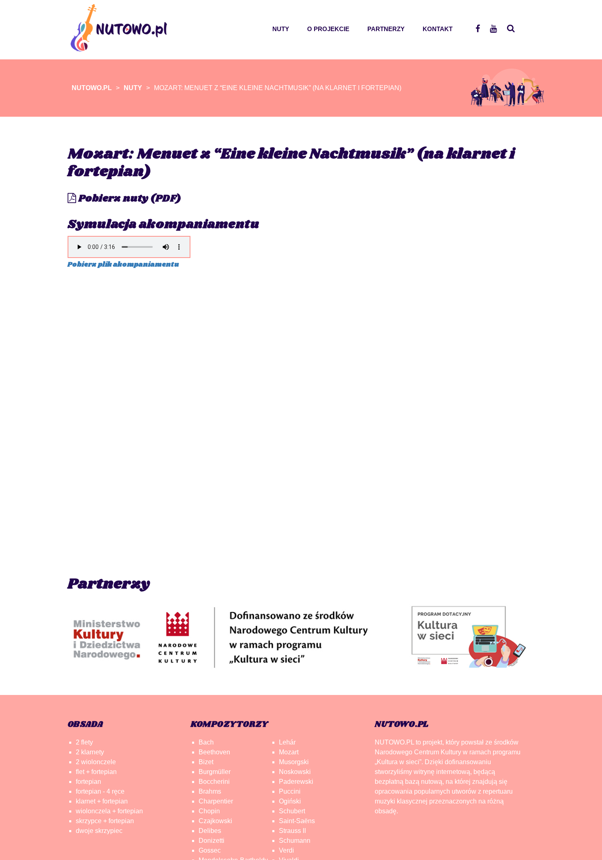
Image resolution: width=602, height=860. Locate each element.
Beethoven (214, 752)
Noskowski (295, 771)
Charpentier (216, 801)
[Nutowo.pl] (121, 47)
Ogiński (290, 801)
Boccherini (214, 781)
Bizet (206, 761)
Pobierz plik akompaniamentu (123, 264)
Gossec (210, 850)
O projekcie (328, 28)
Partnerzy (386, 28)
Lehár (287, 742)
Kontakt (438, 28)
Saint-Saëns (297, 820)
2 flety (84, 742)
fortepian (88, 781)
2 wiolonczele (96, 761)
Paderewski (296, 781)
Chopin (209, 811)
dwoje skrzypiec (99, 830)
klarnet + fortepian (102, 801)
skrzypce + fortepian (105, 820)
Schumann (294, 840)
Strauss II (292, 830)
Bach (206, 742)
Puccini (290, 791)
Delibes (210, 830)
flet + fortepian (96, 771)
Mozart (289, 752)
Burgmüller (215, 771)
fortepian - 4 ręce (100, 791)
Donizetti (211, 840)
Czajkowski (215, 820)
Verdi (286, 850)
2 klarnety (90, 752)
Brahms (210, 791)
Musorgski (294, 761)
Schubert (292, 811)
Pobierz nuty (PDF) (128, 199)
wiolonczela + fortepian (109, 811)
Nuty (280, 28)
